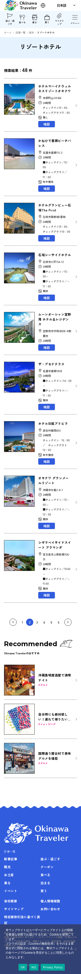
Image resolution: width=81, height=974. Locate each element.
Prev (13, 622)
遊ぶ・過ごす (9, 22)
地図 (46, 124)
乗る (34, 22)
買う (47, 22)
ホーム (7, 32)
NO (34, 967)
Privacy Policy (53, 967)
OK (23, 967)
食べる (22, 22)
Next (68, 622)
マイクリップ (59, 22)
